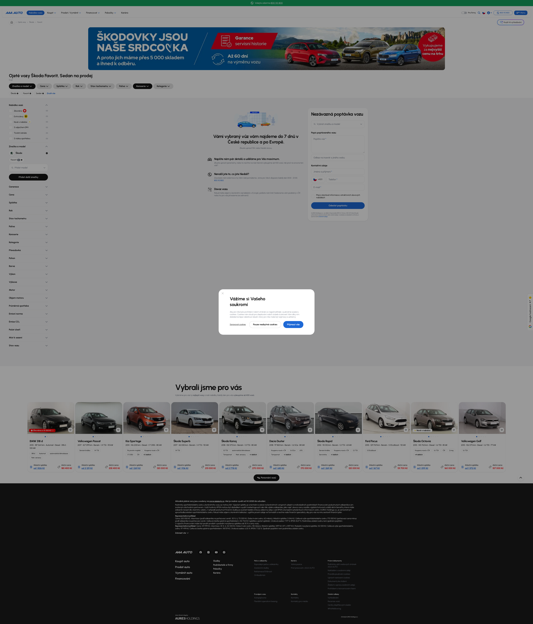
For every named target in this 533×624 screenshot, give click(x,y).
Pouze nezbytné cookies (265, 324)
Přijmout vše (293, 324)
